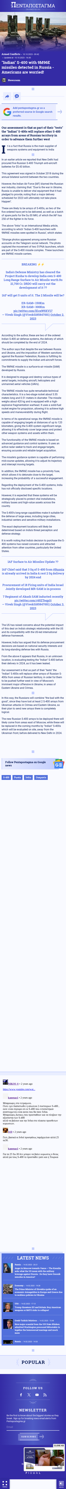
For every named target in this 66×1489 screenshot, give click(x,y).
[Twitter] (29, 1394)
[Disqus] (33, 1118)
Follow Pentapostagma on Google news (25, 763)
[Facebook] (21, 1394)
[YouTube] (37, 1394)
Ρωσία (17, 777)
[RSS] (45, 1394)
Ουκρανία (41, 777)
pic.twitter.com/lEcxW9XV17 (33, 311)
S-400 (6, 777)
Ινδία (28, 777)
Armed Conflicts (11, 54)
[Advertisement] (33, 929)
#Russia (58, 569)
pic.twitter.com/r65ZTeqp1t (33, 600)
